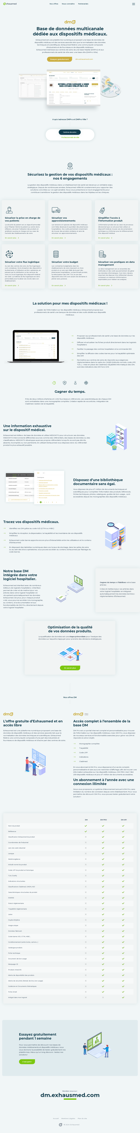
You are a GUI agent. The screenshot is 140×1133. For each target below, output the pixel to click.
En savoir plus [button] (10, 238)
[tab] (54, 383)
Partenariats (83, 4)
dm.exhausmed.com (70, 1095)
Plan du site (82, 1118)
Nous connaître (68, 4)
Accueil (56, 1118)
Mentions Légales (68, 1118)
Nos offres (54, 4)
